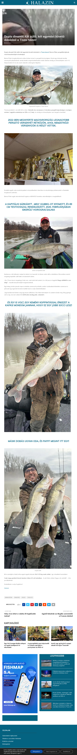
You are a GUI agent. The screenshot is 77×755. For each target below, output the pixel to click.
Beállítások (66, 751)
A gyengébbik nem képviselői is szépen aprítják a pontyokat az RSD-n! (38, 645)
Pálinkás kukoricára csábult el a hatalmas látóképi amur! (62, 672)
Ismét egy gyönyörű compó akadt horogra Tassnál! (61, 644)
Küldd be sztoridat (7, 741)
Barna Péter (8, 597)
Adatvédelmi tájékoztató (9, 736)
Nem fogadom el (51, 751)
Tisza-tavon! (45, 52)
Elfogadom (36, 751)
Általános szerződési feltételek (11, 738)
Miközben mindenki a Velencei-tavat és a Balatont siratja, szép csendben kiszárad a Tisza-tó (63, 705)
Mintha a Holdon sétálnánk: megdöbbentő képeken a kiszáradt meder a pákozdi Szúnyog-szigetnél (61, 663)
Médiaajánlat (6, 744)
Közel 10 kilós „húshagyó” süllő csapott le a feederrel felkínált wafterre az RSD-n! (62, 694)
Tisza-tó (30, 597)
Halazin (6, 588)
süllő (23, 597)
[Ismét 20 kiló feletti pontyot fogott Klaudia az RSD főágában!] (46, 684)
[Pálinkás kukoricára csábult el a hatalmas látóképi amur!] (46, 673)
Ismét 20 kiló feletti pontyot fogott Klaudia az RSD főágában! (61, 683)
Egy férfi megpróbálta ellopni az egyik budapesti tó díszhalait (15, 645)
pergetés (17, 597)
